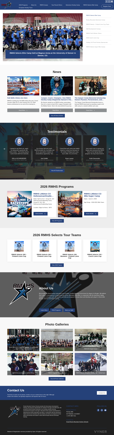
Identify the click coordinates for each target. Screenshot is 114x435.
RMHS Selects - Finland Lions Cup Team (97, 24)
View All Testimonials (57, 170)
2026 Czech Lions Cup (92, 38)
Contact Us (102, 393)
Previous (4, 149)
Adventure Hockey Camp (73, 5)
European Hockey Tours (25, 7)
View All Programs (57, 220)
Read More (22, 110)
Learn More (44, 310)
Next (109, 149)
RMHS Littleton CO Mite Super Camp (92, 195)
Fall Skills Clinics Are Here (17, 98)
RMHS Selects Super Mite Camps (95, 47)
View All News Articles (57, 115)
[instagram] (109, 1)
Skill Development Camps (93, 29)
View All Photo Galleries (57, 378)
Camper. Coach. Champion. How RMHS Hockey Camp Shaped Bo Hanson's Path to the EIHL (56, 99)
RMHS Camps (44, 5)
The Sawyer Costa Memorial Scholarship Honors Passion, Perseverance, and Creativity (90, 99)
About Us (33, 5)
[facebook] (106, 1)
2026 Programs (23, 5)
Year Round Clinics (56, 5)
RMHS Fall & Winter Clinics (93, 33)
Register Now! (107, 6)
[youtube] (112, 1)
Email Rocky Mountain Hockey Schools (77, 421)
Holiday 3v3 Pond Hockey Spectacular (97, 42)
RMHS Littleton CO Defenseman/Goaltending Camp (43, 196)
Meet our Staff (69, 310)
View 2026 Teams (57, 265)
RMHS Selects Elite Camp (90, 5)
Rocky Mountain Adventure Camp (95, 20)
